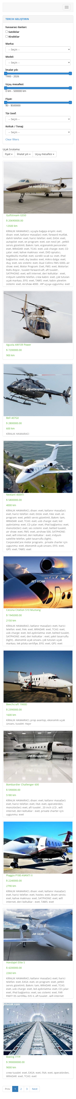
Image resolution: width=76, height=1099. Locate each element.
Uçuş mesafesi (44, 154)
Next (34, 1089)
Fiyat (8, 154)
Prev (7, 1089)
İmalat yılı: (11, 69)
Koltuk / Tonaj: (14, 126)
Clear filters (12, 139)
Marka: (9, 43)
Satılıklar (13, 32)
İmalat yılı (23, 154)
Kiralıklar (13, 36)
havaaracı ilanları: (16, 27)
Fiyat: (8, 99)
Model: (9, 56)
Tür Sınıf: (10, 113)
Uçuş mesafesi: (14, 84)
